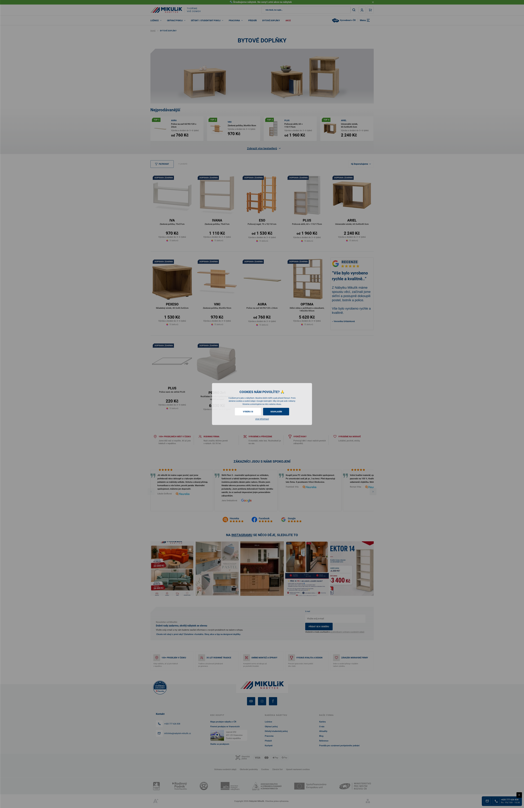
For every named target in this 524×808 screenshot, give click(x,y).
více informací (262, 419)
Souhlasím (276, 411)
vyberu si (248, 411)
